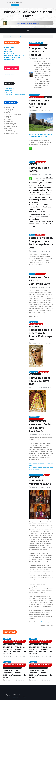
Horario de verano (9, 59)
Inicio (5, 36)
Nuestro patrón (8, 51)
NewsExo (14, 697)
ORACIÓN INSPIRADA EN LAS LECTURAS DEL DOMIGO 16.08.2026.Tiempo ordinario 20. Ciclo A (40, 650)
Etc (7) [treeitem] (7, 118)
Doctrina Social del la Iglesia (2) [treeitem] (14, 114)
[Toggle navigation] (28, 30)
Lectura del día (8, 90)
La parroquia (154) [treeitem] (11, 123)
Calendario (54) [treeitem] (10, 107)
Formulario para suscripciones (12, 57)
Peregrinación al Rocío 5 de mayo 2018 (39, 381)
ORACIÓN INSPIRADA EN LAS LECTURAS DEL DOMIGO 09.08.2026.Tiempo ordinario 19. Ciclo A (14, 674)
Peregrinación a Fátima (39, 169)
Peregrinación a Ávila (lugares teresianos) (39, 104)
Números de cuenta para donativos (14, 55)
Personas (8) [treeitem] (9, 128)
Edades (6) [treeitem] (8, 116)
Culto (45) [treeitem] (8, 112)
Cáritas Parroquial (9, 88)
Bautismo (6, 73)
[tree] (15, 120)
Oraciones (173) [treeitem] (10, 125)
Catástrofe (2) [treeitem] (9, 109)
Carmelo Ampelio (9, 656)
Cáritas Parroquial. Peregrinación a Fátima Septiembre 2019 (41, 242)
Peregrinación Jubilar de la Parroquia (38, 51)
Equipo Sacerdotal (9, 53)
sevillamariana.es (43, 622)
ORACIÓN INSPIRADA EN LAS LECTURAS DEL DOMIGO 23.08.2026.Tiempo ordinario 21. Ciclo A (14, 650)
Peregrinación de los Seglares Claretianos (40, 428)
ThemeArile (22, 697)
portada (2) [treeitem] (9, 130)
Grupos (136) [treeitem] (9, 121)
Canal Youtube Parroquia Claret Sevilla (14, 94)
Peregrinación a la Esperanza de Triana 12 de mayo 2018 (40, 334)
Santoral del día (8, 92)
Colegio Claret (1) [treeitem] (10, 111)
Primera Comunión (9, 75)
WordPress (7, 697)
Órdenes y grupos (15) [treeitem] (12, 126)
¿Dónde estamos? (9, 47)
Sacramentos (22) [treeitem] (10, 132)
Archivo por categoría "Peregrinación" (18, 36)
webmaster (34, 58)
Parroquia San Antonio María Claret (28, 14)
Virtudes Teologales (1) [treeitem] (12, 133)
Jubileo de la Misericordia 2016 (40, 482)
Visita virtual (7, 49)
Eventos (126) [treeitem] (9, 119)
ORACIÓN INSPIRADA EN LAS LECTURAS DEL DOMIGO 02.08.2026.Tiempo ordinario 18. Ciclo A (40, 674)
